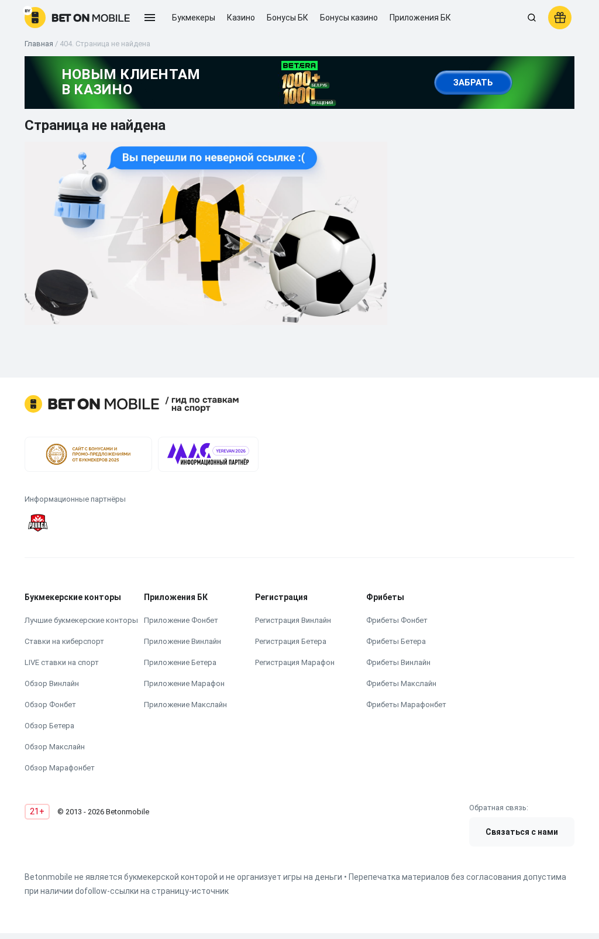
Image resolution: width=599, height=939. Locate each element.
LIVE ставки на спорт (62, 662)
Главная (39, 43)
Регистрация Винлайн (293, 620)
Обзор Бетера (49, 725)
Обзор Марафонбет (60, 767)
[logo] (77, 17)
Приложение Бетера (180, 662)
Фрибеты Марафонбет (406, 704)
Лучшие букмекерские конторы (81, 620)
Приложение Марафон (184, 683)
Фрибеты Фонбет (397, 620)
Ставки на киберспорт (64, 641)
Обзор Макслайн (55, 746)
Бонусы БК (287, 17)
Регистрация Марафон (295, 662)
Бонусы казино (349, 17)
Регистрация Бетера (290, 641)
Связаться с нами (522, 832)
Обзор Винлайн (52, 683)
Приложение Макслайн (185, 704)
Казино (241, 17)
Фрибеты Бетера (396, 641)
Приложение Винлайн (182, 641)
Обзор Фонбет (50, 704)
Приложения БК (420, 17)
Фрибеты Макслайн (401, 683)
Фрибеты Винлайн (398, 662)
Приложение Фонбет (181, 620)
